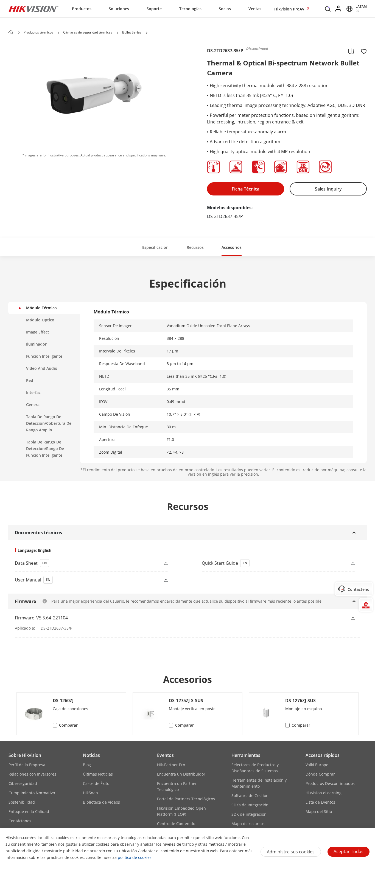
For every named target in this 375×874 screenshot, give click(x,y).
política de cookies (135, 857)
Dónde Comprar (320, 774)
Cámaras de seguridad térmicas (87, 32)
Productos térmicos (38, 32)
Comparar (68, 725)
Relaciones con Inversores (32, 774)
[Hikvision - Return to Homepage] (33, 9)
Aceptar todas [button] (348, 851)
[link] (82, 563)
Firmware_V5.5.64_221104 (41, 618)
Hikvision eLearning (324, 792)
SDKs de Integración (249, 804)
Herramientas (245, 755)
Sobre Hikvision (25, 755)
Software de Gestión (249, 795)
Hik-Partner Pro (171, 764)
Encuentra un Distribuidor (181, 774)
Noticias (91, 755)
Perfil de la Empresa (27, 764)
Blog (87, 764)
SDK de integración (249, 814)
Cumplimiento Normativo (32, 792)
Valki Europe (317, 764)
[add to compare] (351, 50)
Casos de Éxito (96, 783)
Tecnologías (190, 8)
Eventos (165, 755)
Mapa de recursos (248, 823)
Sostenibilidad (22, 802)
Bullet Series (131, 32)
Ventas (254, 8)
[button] (327, 10)
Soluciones (119, 8)
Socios (225, 8)
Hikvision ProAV (290, 9)
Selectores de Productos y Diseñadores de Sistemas (255, 767)
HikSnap (90, 792)
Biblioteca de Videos (101, 802)
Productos (81, 8)
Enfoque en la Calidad (29, 811)
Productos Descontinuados (330, 783)
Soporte (154, 8)
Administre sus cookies (291, 852)
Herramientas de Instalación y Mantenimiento (259, 783)
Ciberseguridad (23, 783)
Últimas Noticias (98, 774)
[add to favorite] (362, 50)
